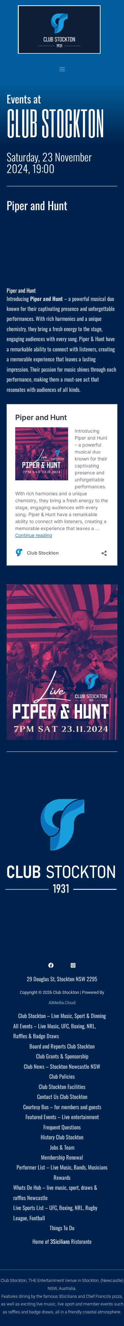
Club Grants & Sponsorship (62, 1056)
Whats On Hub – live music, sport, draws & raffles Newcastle (55, 1192)
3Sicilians (60, 1241)
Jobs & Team (62, 1147)
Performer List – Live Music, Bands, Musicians (62, 1167)
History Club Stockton (62, 1137)
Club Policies (62, 1076)
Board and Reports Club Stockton (62, 1046)
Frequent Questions (62, 1127)
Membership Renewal (62, 1157)
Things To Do (62, 1228)
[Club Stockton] (59, 29)
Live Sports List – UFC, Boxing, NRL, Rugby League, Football (55, 1212)
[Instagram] (73, 965)
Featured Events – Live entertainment (62, 1117)
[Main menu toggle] (62, 69)
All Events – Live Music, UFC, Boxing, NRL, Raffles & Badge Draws (54, 1031)
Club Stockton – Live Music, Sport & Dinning (62, 1015)
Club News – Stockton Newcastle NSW (62, 1066)
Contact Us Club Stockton (62, 1096)
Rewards (62, 1177)
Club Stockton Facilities (62, 1086)
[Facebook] (51, 965)
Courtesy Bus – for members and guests (62, 1107)
